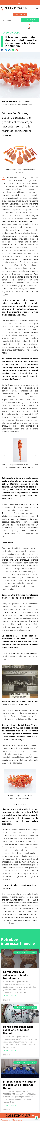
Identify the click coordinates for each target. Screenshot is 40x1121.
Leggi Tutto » (9, 995)
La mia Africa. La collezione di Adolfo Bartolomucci (15, 975)
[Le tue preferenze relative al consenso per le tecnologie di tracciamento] (36, 1117)
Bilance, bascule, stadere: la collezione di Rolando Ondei (19, 1084)
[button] (37, 8)
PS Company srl (16, 1120)
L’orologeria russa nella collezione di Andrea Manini (18, 1030)
